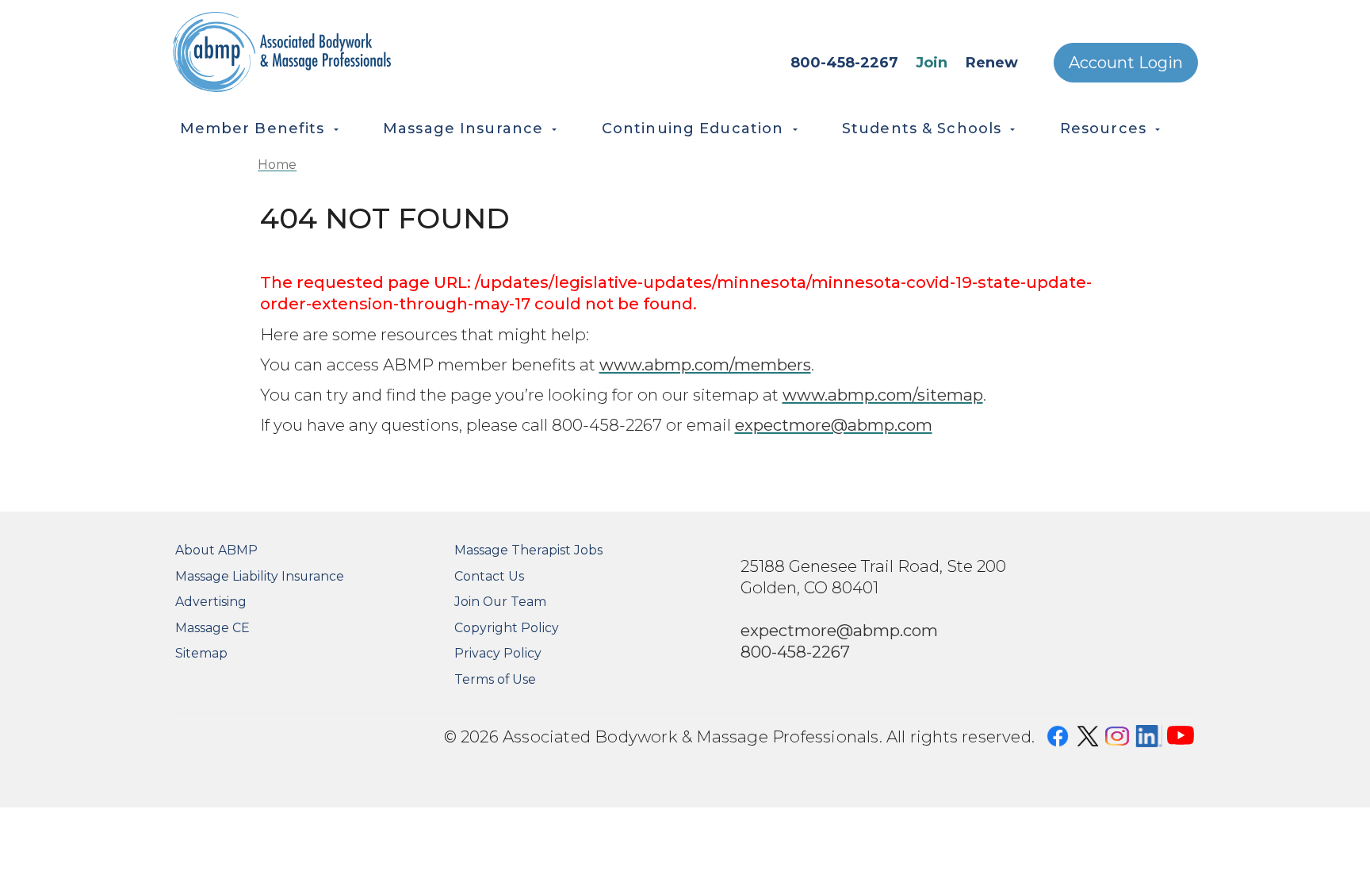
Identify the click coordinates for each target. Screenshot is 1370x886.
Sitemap (201, 653)
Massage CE (212, 627)
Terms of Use (495, 679)
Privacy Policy (497, 653)
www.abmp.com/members (705, 364)
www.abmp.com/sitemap (883, 395)
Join (931, 62)
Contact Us (489, 576)
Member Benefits (252, 128)
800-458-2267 (844, 62)
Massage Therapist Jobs (528, 550)
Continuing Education (693, 128)
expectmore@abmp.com (833, 425)
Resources (1103, 128)
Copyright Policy (506, 627)
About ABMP (216, 550)
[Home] (352, 52)
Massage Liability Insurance (259, 576)
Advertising (211, 601)
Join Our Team (500, 601)
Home (277, 164)
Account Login (1126, 62)
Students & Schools (921, 128)
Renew (992, 62)
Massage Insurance (463, 128)
